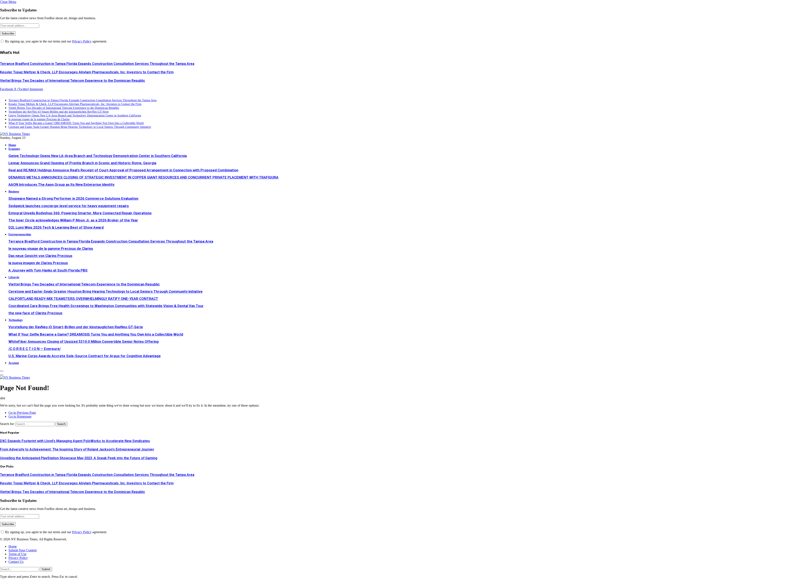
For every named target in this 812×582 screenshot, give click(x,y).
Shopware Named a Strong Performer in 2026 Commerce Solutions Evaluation (73, 198)
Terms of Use (17, 554)
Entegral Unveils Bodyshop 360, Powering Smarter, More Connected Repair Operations (80, 213)
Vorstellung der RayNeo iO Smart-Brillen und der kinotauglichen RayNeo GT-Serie (58, 111)
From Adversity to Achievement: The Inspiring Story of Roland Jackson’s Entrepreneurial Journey (77, 449)
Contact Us (15, 561)
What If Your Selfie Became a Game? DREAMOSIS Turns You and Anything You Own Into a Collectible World (76, 123)
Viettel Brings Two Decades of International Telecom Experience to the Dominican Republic (72, 81)
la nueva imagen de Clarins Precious (38, 263)
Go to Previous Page (22, 412)
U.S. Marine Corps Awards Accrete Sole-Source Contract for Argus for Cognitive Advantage (84, 356)
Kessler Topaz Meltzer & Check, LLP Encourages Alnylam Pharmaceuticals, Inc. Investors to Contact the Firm (87, 72)
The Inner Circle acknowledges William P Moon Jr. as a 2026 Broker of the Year (73, 220)
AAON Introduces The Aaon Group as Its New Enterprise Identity (61, 184)
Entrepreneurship (19, 234)
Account (13, 363)
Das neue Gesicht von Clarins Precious (40, 256)
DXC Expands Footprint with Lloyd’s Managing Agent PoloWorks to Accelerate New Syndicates (75, 441)
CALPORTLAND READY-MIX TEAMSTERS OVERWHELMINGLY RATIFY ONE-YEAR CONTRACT (83, 298)
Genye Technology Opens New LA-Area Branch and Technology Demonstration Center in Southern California (74, 115)
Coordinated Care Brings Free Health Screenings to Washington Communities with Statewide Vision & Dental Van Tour (106, 306)
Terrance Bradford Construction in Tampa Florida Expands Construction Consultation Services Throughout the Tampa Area (97, 64)
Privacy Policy (82, 41)
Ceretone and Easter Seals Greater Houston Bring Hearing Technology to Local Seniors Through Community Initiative (79, 126)
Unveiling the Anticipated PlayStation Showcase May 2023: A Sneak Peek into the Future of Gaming (78, 458)
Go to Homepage (20, 416)
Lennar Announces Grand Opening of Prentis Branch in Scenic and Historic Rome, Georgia (82, 163)
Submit (46, 569)
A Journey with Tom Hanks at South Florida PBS (48, 270)
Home (12, 145)
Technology (15, 320)
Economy (14, 148)
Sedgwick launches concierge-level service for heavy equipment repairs (68, 206)
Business (13, 191)
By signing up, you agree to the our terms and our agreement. (55, 41)
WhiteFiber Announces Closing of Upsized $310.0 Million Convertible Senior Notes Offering (83, 341)
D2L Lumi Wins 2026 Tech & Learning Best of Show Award (56, 227)
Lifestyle (13, 277)
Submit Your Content (22, 550)
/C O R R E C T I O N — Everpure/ (34, 349)
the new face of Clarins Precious (35, 313)
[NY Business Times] (15, 134)
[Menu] (1, 371)
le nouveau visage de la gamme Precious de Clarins (39, 119)
